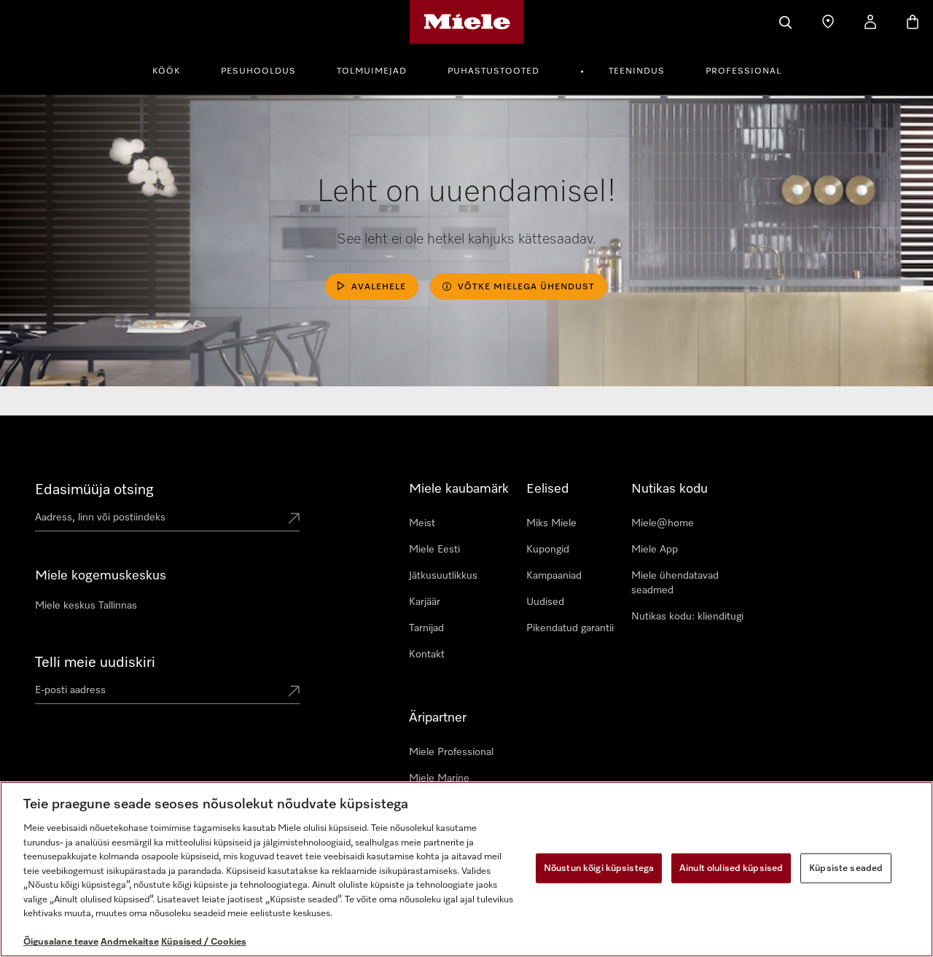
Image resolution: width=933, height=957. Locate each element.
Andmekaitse (130, 942)
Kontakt (427, 654)
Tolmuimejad (372, 71)
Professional (743, 71)
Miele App (654, 549)
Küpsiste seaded (846, 867)
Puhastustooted (493, 71)
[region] (466, 869)
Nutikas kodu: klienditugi (687, 617)
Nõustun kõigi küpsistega (599, 867)
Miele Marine (439, 778)
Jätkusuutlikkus (443, 576)
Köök (166, 71)
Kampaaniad (554, 576)
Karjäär (424, 602)
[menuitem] (174, 69)
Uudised (545, 602)
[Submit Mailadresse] (294, 692)
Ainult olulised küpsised (731, 867)
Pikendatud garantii (570, 628)
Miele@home (662, 523)
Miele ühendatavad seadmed (675, 583)
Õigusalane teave (60, 942)
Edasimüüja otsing (94, 490)
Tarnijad (426, 628)
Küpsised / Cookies (203, 942)
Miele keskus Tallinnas (86, 606)
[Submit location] (294, 519)
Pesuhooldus (258, 71)
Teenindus (637, 71)
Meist (422, 523)
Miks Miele (551, 523)
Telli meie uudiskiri (95, 662)
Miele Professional (451, 752)
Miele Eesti (434, 549)
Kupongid (547, 549)
